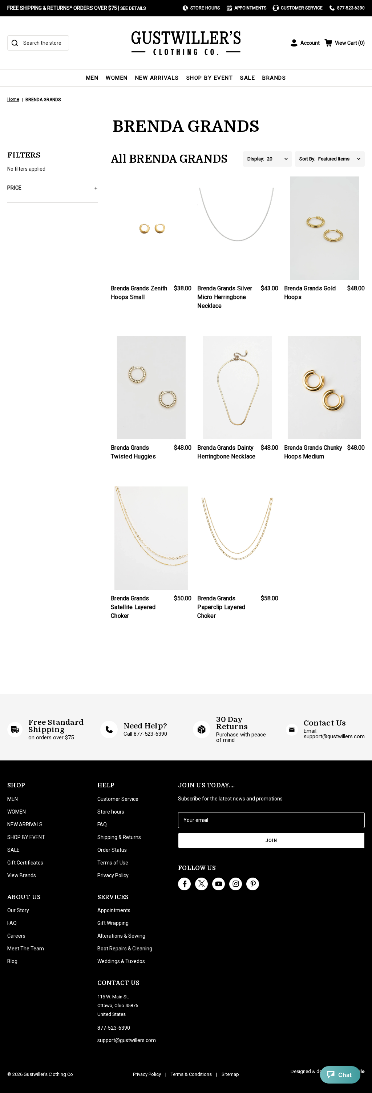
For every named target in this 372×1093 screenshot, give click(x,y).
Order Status (112, 850)
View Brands (21, 875)
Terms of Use (112, 863)
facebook (184, 884)
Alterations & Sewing (121, 936)
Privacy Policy (113, 875)
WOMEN (117, 78)
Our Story (18, 910)
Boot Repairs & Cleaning (124, 948)
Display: (255, 159)
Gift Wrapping (113, 923)
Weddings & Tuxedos (121, 961)
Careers (16, 936)
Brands (274, 78)
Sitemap (230, 1074)
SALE (247, 78)
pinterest (252, 884)
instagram (235, 884)
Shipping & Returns (119, 837)
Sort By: (307, 159)
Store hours (110, 812)
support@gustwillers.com (126, 1040)
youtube (218, 884)
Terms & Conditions (191, 1074)
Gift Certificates (25, 863)
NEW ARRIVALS (157, 78)
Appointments (250, 8)
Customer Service (302, 8)
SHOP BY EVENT (209, 78)
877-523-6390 (351, 8)
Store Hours (205, 8)
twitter (201, 884)
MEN (92, 78)
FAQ (12, 923)
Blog (12, 961)
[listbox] (279, 159)
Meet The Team (25, 948)
